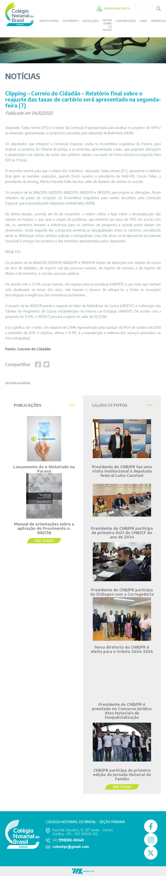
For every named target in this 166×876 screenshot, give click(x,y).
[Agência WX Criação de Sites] (83, 871)
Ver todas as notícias (17, 382)
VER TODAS (44, 541)
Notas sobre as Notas (107, 25)
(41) (68, 840)
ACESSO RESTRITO (116, 8)
